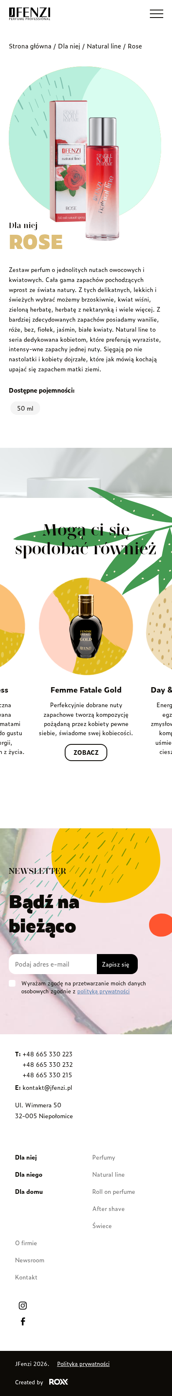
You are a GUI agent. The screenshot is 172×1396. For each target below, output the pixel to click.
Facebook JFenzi (23, 1321)
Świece (102, 1225)
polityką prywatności (103, 991)
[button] (156, 14)
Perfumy (103, 1156)
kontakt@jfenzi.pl (47, 1087)
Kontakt (26, 1276)
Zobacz (86, 752)
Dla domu (29, 1191)
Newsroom (29, 1259)
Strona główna (30, 46)
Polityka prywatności (83, 1364)
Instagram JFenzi (23, 1305)
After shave (108, 1208)
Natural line (104, 46)
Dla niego (29, 1174)
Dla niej (69, 46)
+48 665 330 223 (48, 1053)
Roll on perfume (113, 1191)
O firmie (26, 1242)
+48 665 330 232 (48, 1064)
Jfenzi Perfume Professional (30, 14)
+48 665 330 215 (47, 1074)
